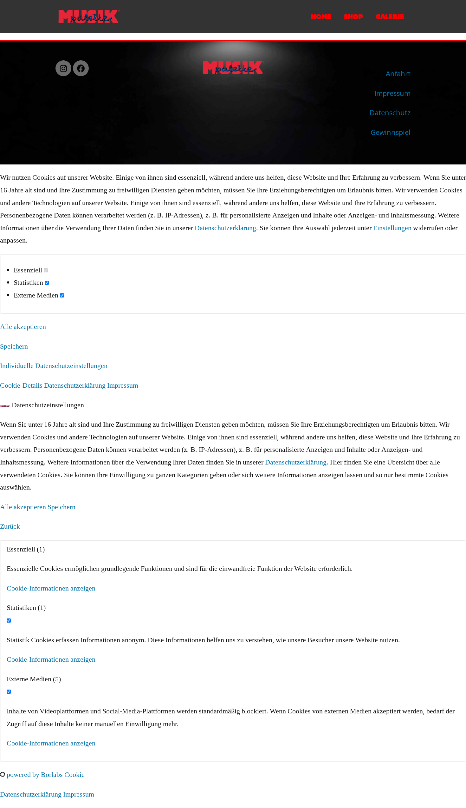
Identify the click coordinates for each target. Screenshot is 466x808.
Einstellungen (392, 228)
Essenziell (29, 270)
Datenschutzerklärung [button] (75, 385)
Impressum (392, 93)
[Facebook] (81, 68)
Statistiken (29, 282)
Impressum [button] (122, 385)
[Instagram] (63, 68)
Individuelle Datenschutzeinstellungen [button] (53, 365)
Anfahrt (398, 73)
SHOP (353, 16)
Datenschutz (390, 112)
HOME (321, 16)
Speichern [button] (14, 346)
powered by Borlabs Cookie (45, 774)
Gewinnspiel (391, 132)
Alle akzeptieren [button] (23, 326)
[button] (51, 588)
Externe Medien (37, 295)
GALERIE (390, 16)
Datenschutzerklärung (225, 228)
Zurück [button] (10, 526)
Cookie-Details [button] (22, 385)
